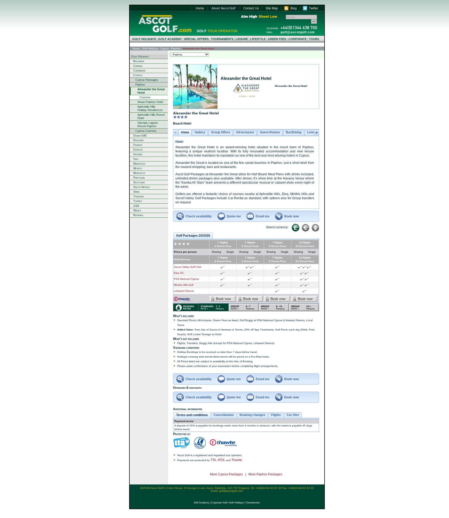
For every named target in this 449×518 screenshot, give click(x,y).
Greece (138, 149)
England (138, 140)
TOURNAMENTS (222, 39)
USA (136, 205)
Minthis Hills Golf (183, 284)
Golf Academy (201, 502)
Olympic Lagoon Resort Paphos (147, 124)
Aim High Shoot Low (259, 16)
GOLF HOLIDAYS (144, 39)
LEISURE (242, 39)
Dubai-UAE (140, 135)
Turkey (137, 201)
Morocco (139, 172)
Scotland (139, 182)
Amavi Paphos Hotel (150, 101)
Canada (137, 65)
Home (164, 23)
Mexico (137, 168)
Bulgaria (138, 61)
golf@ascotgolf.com (298, 32)
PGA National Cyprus (186, 278)
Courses (145, 97)
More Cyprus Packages (226, 474)
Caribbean (139, 70)
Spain (136, 191)
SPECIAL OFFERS (196, 39)
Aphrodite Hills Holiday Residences (150, 108)
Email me (262, 216)
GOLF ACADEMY (170, 39)
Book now (291, 216)
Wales (137, 210)
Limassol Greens (184, 290)
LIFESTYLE (258, 39)
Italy (135, 158)
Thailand (138, 196)
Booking (138, 215)
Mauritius (139, 163)
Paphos (175, 48)
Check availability (199, 216)
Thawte (237, 460)
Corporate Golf (219, 502)
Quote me (234, 216)
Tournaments (253, 502)
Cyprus (164, 48)
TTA (213, 460)
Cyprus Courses (145, 130)
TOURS (314, 39)
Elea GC (179, 272)
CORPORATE (297, 39)
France (137, 144)
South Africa (141, 187)
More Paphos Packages (265, 474)
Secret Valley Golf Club (187, 267)
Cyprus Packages (146, 79)
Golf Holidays (150, 48)
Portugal (139, 177)
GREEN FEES (277, 39)
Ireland (137, 154)
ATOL (221, 460)
